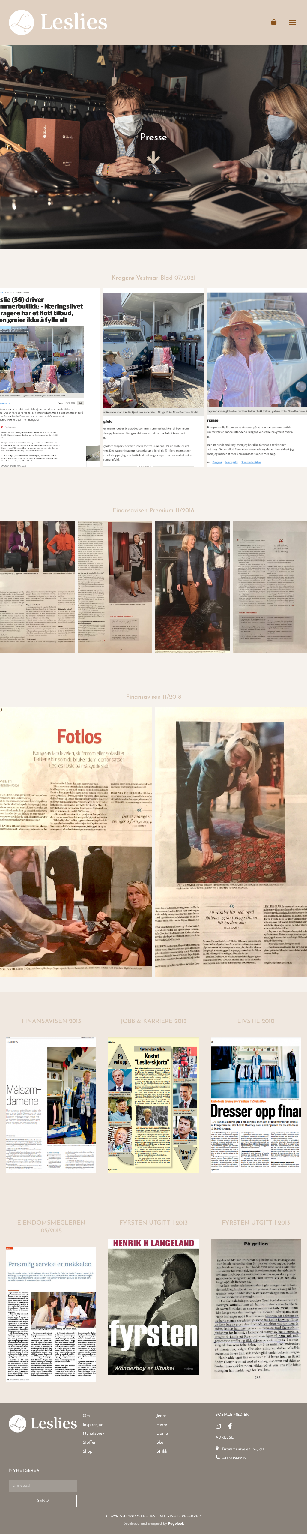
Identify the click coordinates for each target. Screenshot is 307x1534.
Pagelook (176, 1524)
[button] (292, 22)
